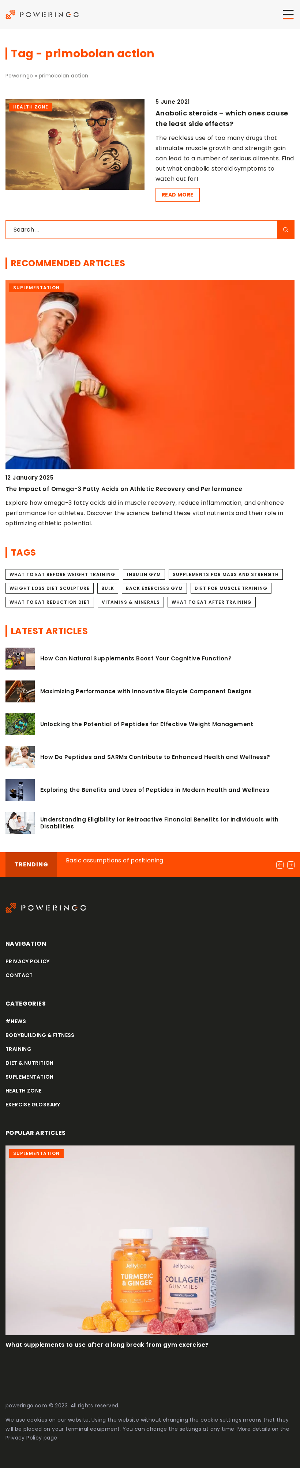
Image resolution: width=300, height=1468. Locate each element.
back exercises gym (154, 588)
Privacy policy (27, 961)
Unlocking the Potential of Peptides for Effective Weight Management (147, 724)
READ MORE (178, 194)
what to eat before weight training (62, 574)
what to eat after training (212, 602)
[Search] (286, 229)
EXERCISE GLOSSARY (32, 1104)
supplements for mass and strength (226, 574)
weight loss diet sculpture (50, 588)
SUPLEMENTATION (29, 1076)
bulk (107, 588)
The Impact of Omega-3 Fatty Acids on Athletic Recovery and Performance (123, 489)
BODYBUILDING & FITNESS (40, 1035)
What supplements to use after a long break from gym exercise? (107, 1345)
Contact (19, 975)
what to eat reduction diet (50, 602)
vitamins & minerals (131, 602)
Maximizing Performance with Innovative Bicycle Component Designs (146, 691)
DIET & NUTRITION (29, 1063)
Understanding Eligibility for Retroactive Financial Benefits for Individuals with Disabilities (159, 823)
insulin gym (144, 574)
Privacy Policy (23, 1437)
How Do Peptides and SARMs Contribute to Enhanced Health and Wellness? (155, 757)
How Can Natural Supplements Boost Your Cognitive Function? (136, 658)
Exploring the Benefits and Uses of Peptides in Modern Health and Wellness (154, 790)
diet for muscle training (231, 588)
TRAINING (18, 1049)
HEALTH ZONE (23, 1090)
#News (15, 1021)
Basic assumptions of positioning (115, 860)
